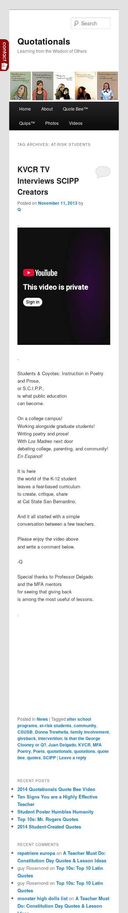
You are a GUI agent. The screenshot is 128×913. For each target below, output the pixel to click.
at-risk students (55, 725)
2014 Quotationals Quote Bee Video (56, 789)
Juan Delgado (62, 744)
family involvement (89, 732)
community (85, 725)
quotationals (59, 751)
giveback (26, 738)
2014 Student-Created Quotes (49, 826)
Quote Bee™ (75, 109)
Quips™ (27, 123)
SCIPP (49, 757)
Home (25, 109)
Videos (75, 123)
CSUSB (25, 732)
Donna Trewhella (51, 732)
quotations (84, 751)
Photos (52, 123)
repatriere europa (36, 853)
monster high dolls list (42, 898)
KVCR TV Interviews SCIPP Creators (48, 180)
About (47, 109)
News (42, 719)
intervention (50, 738)
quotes (34, 757)
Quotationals (43, 41)
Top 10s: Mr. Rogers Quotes (47, 819)
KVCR (84, 744)
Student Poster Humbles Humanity (55, 811)
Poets (39, 751)
